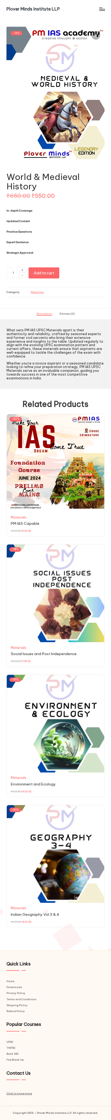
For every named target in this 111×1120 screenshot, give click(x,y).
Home (10, 981)
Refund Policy (15, 1011)
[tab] (44, 314)
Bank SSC (12, 1054)
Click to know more (19, 1093)
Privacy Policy (15, 993)
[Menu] (102, 9)
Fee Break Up (15, 1059)
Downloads (14, 987)
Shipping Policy (16, 1005)
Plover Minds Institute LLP (33, 9)
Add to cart (44, 272)
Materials (37, 292)
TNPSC (11, 1048)
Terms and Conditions (21, 999)
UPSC (9, 1042)
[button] (96, 35)
